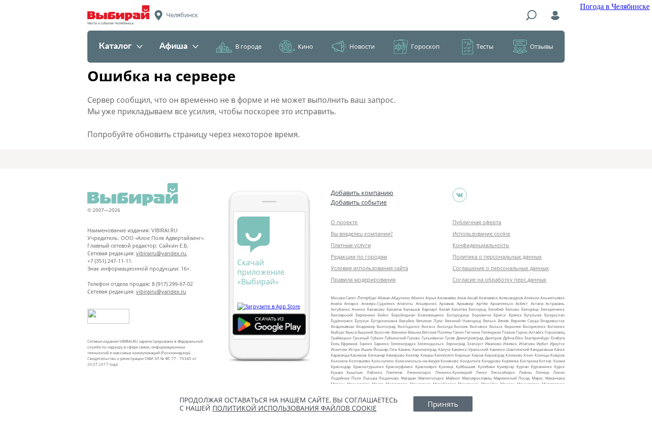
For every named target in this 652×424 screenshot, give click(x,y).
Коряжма (510, 360)
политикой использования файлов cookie (294, 408)
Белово (512, 309)
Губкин (376, 337)
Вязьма (414, 332)
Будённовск (342, 320)
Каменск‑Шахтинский (509, 349)
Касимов (358, 355)
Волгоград (386, 326)
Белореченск (553, 309)
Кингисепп (444, 355)
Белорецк (530, 309)
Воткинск (556, 326)
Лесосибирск (503, 372)
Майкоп (453, 378)
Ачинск (358, 309)
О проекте (344, 222)
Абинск (417, 297)
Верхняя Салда (524, 320)
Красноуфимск (399, 366)
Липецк (542, 372)
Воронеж (513, 326)
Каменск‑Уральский (470, 349)
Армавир (465, 303)
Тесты (485, 46)
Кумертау (505, 366)
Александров (511, 297)
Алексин (531, 297)
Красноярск (426, 366)
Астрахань (555, 303)
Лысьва (370, 378)
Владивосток (552, 320)
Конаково (450, 360)
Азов (461, 297)
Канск (559, 349)
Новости (362, 46)
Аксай (472, 297)
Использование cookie (481, 233)
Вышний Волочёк (374, 332)
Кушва (337, 372)
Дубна (508, 337)
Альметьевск (552, 297)
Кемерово (395, 355)
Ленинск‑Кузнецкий (453, 372)
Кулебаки (486, 366)
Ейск (519, 337)
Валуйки (406, 320)
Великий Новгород (463, 320)
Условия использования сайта (369, 268)
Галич (458, 332)
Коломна (339, 360)
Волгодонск (409, 326)
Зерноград (455, 343)
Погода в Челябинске (615, 6)
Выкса (351, 332)
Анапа (336, 303)
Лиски (559, 372)
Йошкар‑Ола (385, 349)
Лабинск (374, 372)
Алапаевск (488, 297)
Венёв (503, 320)
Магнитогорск (431, 378)
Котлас (545, 360)
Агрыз (430, 297)
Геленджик (491, 332)
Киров (478, 355)
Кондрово (491, 360)
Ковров (557, 355)
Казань (404, 349)
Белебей (496, 309)
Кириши (462, 355)
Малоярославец (477, 378)
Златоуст (475, 343)
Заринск (381, 343)
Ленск (481, 372)
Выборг (338, 332)
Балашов (411, 309)
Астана (537, 303)
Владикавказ (342, 326)
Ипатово (527, 343)
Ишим (366, 349)
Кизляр (412, 355)
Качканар (376, 355)
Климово (514, 355)
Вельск (489, 320)
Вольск (496, 326)
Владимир (365, 326)
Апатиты (405, 303)
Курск (559, 366)
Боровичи (481, 314)
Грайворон (341, 337)
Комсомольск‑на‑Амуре (417, 360)
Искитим (339, 349)
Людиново (389, 378)
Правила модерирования (363, 279)
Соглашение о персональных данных (500, 268)
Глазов (508, 332)
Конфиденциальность (480, 245)
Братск (500, 314)
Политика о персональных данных (497, 256)
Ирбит (542, 343)
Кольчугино (382, 360)
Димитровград (470, 337)
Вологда (444, 326)
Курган (522, 366)
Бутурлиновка (384, 320)
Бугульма (532, 314)
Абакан (384, 297)
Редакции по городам (359, 256)
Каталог (115, 46)
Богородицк (458, 314)
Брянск (515, 314)
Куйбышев (465, 366)
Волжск (428, 326)
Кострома (529, 360)
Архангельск (501, 303)
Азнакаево (446, 297)
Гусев (450, 337)
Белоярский (342, 314)
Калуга (444, 349)
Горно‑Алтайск (530, 332)
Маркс (537, 378)
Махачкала (555, 378)
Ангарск (351, 303)
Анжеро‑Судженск (378, 303)
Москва (338, 297)
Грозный (361, 337)
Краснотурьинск (368, 366)
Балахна (394, 309)
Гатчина (472, 332)
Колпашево (359, 360)
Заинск (365, 343)
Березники (365, 314)
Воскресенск (534, 326)
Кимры (427, 355)
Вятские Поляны (437, 332)
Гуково (413, 337)
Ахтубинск (340, 309)
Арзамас (446, 303)
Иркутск (557, 343)
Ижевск (510, 343)
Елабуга (558, 337)
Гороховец (555, 332)
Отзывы (541, 46)
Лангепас (394, 372)
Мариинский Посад (512, 378)
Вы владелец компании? (362, 233)
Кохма (559, 360)
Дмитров (493, 337)
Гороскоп (425, 46)
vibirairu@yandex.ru (161, 253)
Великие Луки (429, 320)
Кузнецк (446, 366)
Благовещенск (431, 314)
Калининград (424, 349)
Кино (305, 46)
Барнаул (429, 309)
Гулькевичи (432, 337)
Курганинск (541, 366)
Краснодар (341, 366)
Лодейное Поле (346, 378)
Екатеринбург (537, 337)
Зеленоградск (403, 343)
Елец (335, 343)
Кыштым (355, 372)
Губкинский (395, 337)
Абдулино (400, 297)
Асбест (521, 303)
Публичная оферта (476, 222)
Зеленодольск (430, 343)
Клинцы (542, 355)
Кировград (494, 355)
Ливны (525, 372)
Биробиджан (403, 314)
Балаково (376, 309)
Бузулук (362, 320)
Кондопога (470, 360)
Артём (482, 303)
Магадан (408, 378)
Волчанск (478, 326)
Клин (528, 355)
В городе (248, 46)
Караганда (340, 355)
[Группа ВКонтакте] (459, 195)
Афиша (173, 46)
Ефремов (349, 343)
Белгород (477, 309)
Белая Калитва (453, 309)
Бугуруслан (554, 314)
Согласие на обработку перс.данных (499, 279)
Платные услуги (351, 245)
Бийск (383, 314)
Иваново (493, 343)
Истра (353, 349)
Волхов (461, 326)
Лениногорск (419, 372)
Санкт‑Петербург (361, 297)
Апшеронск (426, 303)
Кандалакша (541, 349)
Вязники (399, 332)
